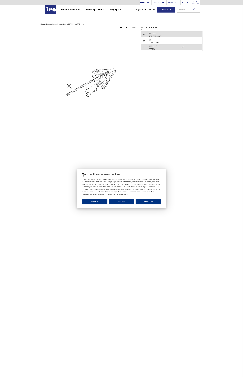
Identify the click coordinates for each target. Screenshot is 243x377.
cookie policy (123, 194)
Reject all (121, 202)
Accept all (94, 202)
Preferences (148, 202)
